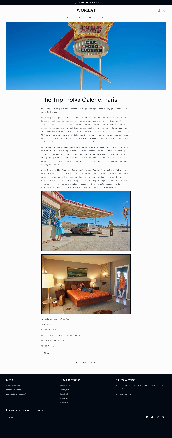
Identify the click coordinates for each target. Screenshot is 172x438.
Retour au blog (87, 362)
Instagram (65, 390)
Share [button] (46, 353)
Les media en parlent (16, 394)
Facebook (64, 394)
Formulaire (65, 385)
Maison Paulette (13, 390)
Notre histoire (13, 385)
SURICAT (77, 433)
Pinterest (65, 398)
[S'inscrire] (47, 417)
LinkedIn (64, 402)
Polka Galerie (48, 330)
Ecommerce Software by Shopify (92, 433)
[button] (9, 10)
